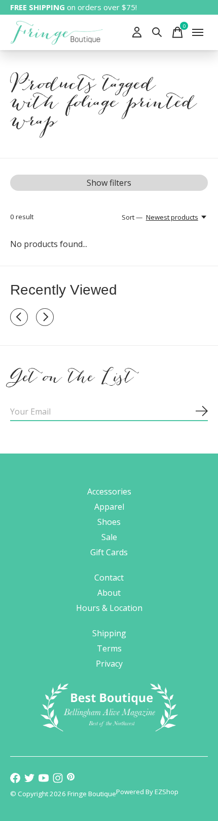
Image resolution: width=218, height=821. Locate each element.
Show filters (109, 182)
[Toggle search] (157, 32)
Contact (109, 577)
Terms (109, 648)
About (109, 592)
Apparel (109, 506)
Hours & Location (109, 607)
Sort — (132, 217)
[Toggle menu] (198, 32)
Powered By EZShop (147, 791)
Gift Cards (109, 552)
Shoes (109, 521)
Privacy (109, 663)
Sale (109, 537)
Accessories (109, 491)
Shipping (109, 633)
